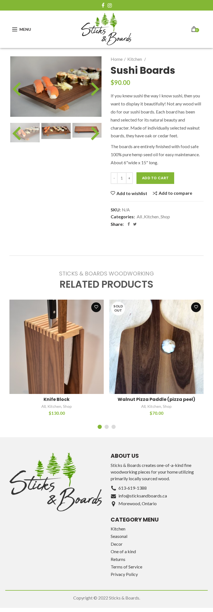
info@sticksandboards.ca (142, 495)
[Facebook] (128, 224)
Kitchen (135, 59)
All (139, 216)
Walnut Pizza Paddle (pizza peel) (156, 400)
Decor (117, 544)
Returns (118, 559)
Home (117, 59)
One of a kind (123, 551)
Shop (165, 216)
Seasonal (119, 536)
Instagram (109, 5)
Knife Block (57, 400)
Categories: (123, 216)
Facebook (103, 5)
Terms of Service (126, 566)
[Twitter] (134, 224)
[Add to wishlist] (96, 307)
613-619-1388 (132, 487)
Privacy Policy (124, 574)
